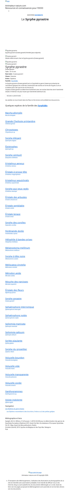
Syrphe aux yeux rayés (17, 188)
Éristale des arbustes (16, 197)
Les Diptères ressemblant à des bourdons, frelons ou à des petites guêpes (31, 411)
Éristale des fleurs (14, 290)
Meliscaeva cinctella (15, 264)
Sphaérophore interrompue (19, 306)
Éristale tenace (12, 214)
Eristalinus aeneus (14, 163)
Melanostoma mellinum (17, 247)
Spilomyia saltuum (14, 332)
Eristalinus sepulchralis (17, 180)
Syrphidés (14, 81)
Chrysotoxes (11, 129)
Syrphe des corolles (15, 222)
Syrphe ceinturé (13, 155)
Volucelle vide (12, 366)
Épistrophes (11, 146)
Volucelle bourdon (14, 357)
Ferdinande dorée (14, 231)
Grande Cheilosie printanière (20, 121)
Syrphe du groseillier (16, 349)
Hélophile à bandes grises (18, 239)
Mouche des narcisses (16, 281)
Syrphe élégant (13, 138)
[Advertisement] (35, 34)
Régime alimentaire (14, 96)
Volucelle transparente (17, 374)
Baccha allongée (13, 112)
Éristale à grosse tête (16, 171)
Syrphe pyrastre (13, 298)
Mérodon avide (13, 273)
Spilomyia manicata (15, 323)
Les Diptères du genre (14, 409)
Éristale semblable (14, 205)
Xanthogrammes (13, 391)
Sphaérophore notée (16, 315)
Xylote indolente (13, 399)
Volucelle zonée (13, 382)
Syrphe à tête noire (15, 256)
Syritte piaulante (13, 340)
